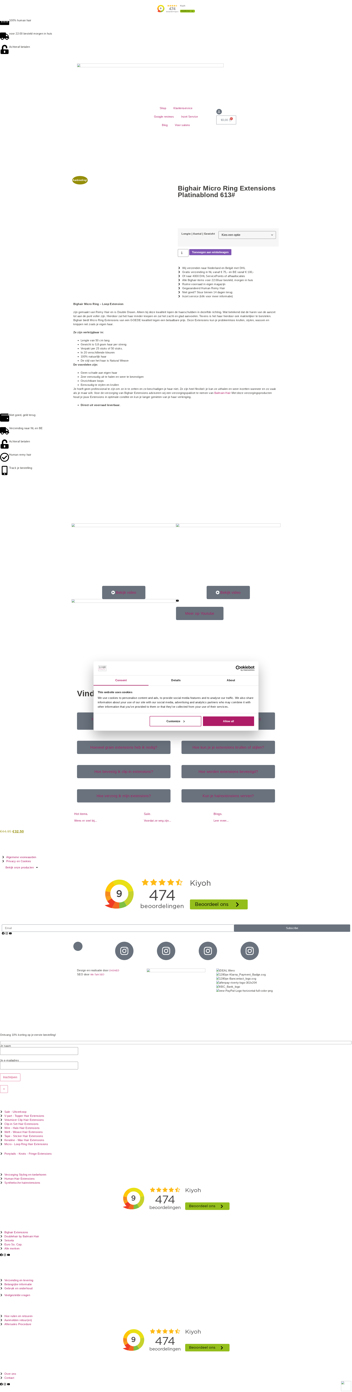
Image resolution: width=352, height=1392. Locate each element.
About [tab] (231, 680)
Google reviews (164, 116)
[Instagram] (6, 933)
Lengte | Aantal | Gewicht (198, 234)
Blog (165, 125)
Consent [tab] (121, 680)
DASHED (114, 970)
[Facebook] (3, 933)
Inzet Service (189, 116)
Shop (163, 108)
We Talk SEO (97, 974)
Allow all (228, 721)
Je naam (5, 1045)
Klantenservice (182, 108)
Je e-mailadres (9, 1060)
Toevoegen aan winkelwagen (210, 252)
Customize (173, 721)
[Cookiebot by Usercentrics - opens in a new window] (238, 668)
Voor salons (182, 125)
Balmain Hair (222, 392)
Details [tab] (176, 680)
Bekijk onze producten (20, 867)
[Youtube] (10, 933)
